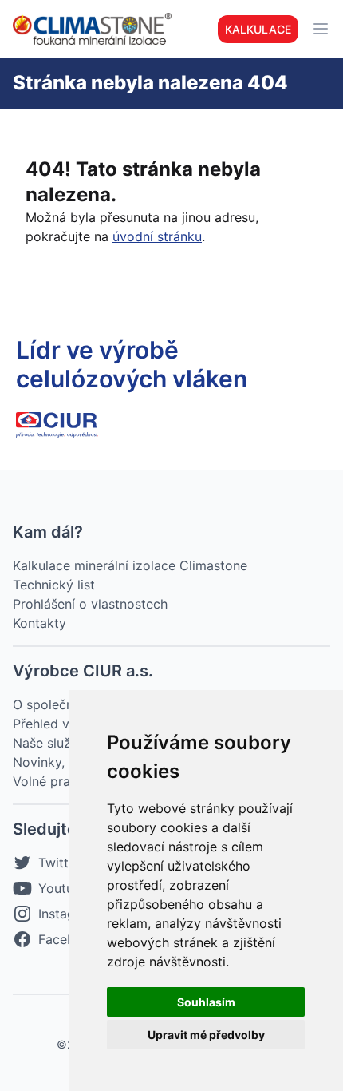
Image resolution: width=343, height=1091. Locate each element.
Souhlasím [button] (206, 1002)
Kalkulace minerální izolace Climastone (130, 565)
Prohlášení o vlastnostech (90, 604)
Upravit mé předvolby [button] (206, 1034)
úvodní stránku (157, 236)
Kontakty (39, 623)
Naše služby (49, 743)
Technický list (54, 585)
